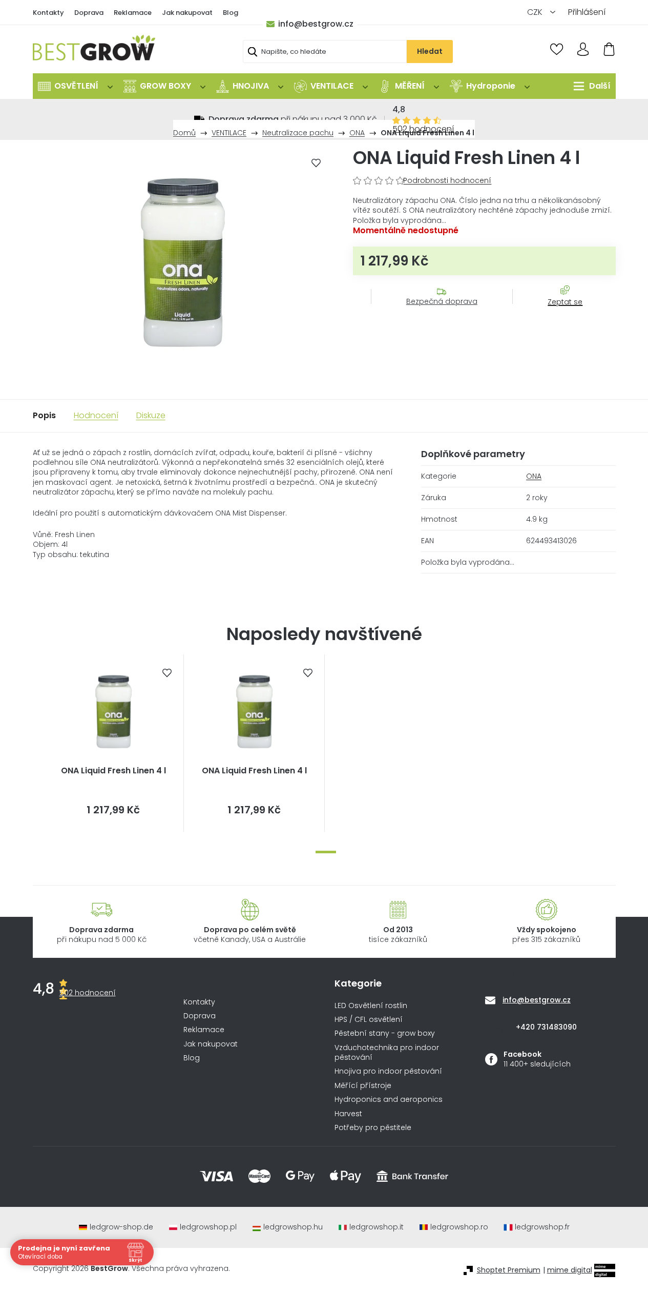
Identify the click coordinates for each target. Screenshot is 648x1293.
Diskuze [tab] (150, 415)
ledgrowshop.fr (542, 1227)
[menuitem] (75, 86)
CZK (536, 12)
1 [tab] (326, 852)
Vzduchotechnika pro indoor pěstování (387, 1052)
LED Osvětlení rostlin (371, 1006)
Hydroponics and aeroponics (389, 1099)
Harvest (348, 1114)
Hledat (430, 51)
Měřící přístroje (363, 1086)
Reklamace (133, 12)
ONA (533, 476)
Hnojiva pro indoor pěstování (388, 1071)
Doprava (88, 12)
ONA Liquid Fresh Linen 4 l (113, 770)
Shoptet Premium (508, 1270)
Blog (230, 12)
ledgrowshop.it (376, 1227)
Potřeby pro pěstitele (373, 1128)
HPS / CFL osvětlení (369, 1019)
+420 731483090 (546, 1027)
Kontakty (48, 12)
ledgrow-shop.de (121, 1227)
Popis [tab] (44, 415)
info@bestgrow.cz (315, 24)
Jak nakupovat (187, 12)
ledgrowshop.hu (293, 1227)
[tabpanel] (113, 743)
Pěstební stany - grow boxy (385, 1033)
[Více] (589, 86)
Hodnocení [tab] (96, 415)
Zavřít (559, 312)
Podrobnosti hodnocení (447, 181)
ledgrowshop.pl (208, 1227)
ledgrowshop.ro (459, 1227)
